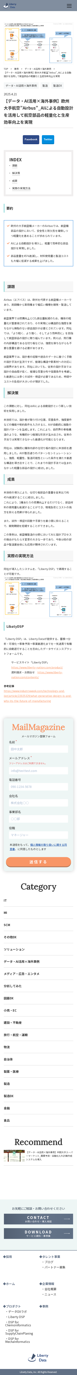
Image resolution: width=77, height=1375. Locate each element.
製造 (7, 1083)
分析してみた (13, 986)
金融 (7, 1108)
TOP (6, 68)
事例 (16, 68)
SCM (7, 924)
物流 (7, 1047)
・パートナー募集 (53, 1267)
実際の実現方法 (21, 188)
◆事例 (43, 1306)
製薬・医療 (11, 1071)
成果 (14, 181)
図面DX (8, 998)
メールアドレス (19, 758)
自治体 (8, 1059)
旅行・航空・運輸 (16, 1034)
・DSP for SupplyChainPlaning (19, 1332)
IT (5, 900)
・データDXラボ (16, 1311)
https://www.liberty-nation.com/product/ (37, 667)
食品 (7, 1120)
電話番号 (15, 779)
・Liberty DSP (15, 1316)
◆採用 (7, 1256)
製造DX (8, 1096)
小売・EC (10, 1010)
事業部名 (15, 812)
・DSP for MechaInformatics (17, 1340)
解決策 (16, 173)
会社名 (13, 796)
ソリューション (14, 949)
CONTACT (38, 1219)
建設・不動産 (13, 1022)
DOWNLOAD (38, 1233)
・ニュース (48, 1294)
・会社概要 (48, 1289)
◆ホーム (9, 1283)
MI (5, 912)
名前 (12, 742)
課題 (14, 165)
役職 (12, 828)
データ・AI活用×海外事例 (38, 68)
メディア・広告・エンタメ (21, 973)
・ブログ (47, 1262)
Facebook (31, 139)
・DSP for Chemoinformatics (18, 1323)
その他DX (10, 937)
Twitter (48, 139)
